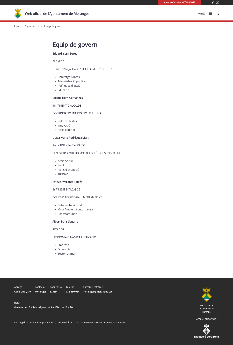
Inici (16, 26)
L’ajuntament (31, 26)
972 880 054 (72, 291)
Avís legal (19, 322)
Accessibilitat (65, 322)
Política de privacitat (41, 322)
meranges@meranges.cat (97, 291)
